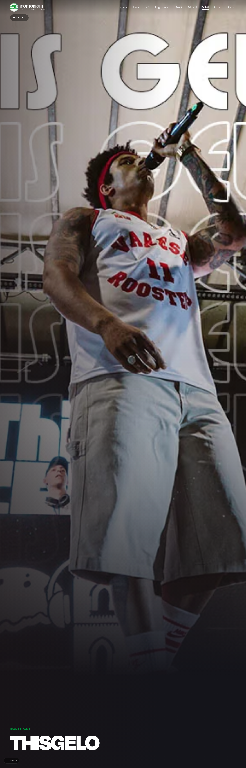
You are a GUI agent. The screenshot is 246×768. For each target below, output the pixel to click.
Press (230, 7)
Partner (218, 7)
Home (123, 7)
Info (147, 7)
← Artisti (19, 17)
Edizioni (192, 7)
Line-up (136, 7)
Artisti (205, 7)
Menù (179, 7)
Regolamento (163, 7)
